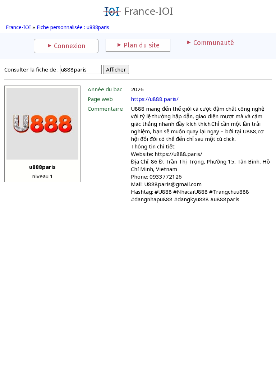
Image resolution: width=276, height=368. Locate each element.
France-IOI (148, 11)
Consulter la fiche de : (31, 69)
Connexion (70, 46)
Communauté (213, 43)
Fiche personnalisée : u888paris (73, 27)
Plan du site (142, 45)
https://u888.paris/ (155, 98)
